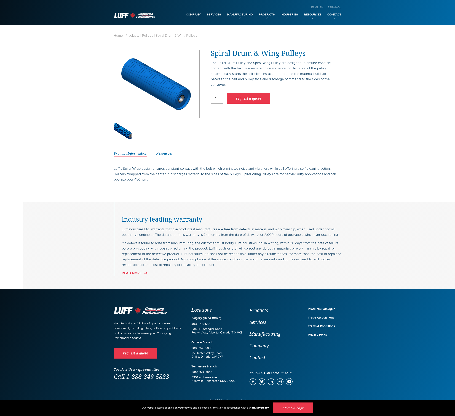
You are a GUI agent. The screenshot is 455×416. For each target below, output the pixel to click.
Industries (289, 14)
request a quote (248, 98)
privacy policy (260, 407)
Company (193, 14)
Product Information (130, 153)
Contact (334, 14)
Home (118, 36)
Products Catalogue (321, 309)
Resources (312, 14)
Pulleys (147, 36)
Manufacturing (240, 14)
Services (214, 14)
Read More (132, 273)
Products (132, 36)
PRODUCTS (267, 14)
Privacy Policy (318, 334)
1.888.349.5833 (201, 348)
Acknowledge (293, 408)
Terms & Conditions (321, 326)
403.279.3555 (200, 324)
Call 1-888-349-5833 (141, 376)
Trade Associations (321, 317)
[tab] (130, 153)
